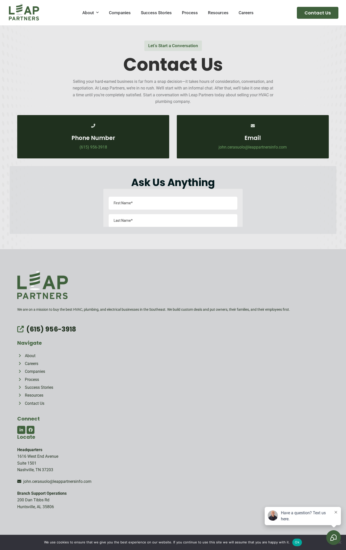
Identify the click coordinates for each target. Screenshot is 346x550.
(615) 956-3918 (93, 147)
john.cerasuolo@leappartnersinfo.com (56, 481)
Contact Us (317, 13)
